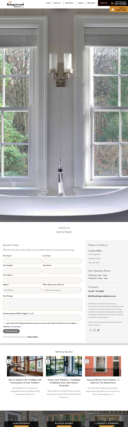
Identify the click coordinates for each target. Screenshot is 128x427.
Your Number (8, 265)
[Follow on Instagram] (94, 330)
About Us (57, 3)
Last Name (47, 255)
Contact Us (103, 3)
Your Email (47, 265)
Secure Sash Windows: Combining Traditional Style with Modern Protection (64, 382)
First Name (7, 255)
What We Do (69, 3)
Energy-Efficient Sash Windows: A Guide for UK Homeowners (103, 381)
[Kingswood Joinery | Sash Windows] (15, 4)
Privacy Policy (33, 337)
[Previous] (6, 380)
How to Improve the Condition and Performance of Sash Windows (25, 381)
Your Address (8, 275)
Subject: (6, 284)
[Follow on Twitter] (98, 330)
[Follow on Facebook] (90, 330)
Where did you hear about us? (53, 284)
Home (48, 3)
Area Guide (91, 3)
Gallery (81, 3)
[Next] (121, 380)
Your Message (8, 296)
